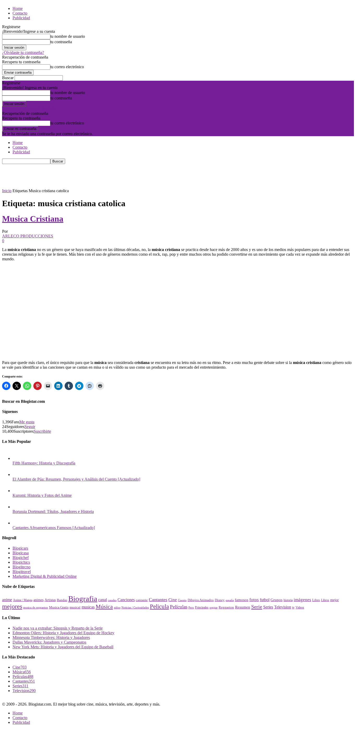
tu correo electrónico (67, 67)
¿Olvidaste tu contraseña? (23, 52)
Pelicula (159, 606)
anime (7, 600)
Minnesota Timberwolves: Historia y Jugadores (51, 637)
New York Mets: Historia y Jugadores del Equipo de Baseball (63, 647)
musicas (88, 607)
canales (112, 600)
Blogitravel (22, 571)
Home (18, 8)
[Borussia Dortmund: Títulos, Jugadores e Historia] (18, 507)
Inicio (6, 190)
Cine (172, 599)
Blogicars (20, 548)
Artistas (50, 600)
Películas (178, 606)
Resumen (242, 607)
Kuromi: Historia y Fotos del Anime (42, 495)
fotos (254, 599)
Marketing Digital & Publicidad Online (45, 576)
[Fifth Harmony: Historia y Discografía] (18, 458)
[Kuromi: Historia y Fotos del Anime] (18, 490)
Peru (191, 607)
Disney (220, 600)
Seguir (29, 426)
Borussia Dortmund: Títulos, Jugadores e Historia (53, 511)
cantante (142, 600)
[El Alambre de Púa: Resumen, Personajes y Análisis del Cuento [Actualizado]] (18, 474)
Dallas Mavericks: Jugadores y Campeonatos (49, 642)
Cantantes (158, 599)
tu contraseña (61, 42)
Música (104, 606)
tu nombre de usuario (67, 36)
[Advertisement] (97, 175)
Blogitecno (21, 567)
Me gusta (26, 422)
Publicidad (21, 18)
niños (117, 607)
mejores (12, 606)
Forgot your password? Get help (28, 108)
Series (268, 607)
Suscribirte (42, 431)
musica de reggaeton (35, 607)
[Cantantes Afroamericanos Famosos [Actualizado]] (18, 523)
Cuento (182, 600)
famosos (241, 600)
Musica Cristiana (32, 218)
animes (38, 600)
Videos (300, 607)
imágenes (302, 599)
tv (293, 607)
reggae (214, 607)
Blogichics (21, 562)
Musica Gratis (59, 607)
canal (102, 599)
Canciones (126, 600)
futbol (264, 600)
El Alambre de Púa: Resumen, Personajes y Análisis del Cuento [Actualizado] (76, 479)
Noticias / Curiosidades (135, 607)
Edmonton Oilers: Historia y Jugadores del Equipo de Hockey (63, 633)
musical (75, 607)
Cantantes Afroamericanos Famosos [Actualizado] (54, 527)
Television (282, 607)
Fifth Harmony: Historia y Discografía (44, 463)
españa (230, 600)
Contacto (20, 13)
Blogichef (21, 557)
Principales (201, 607)
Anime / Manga (22, 600)
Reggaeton (226, 607)
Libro (316, 600)
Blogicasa (21, 553)
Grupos (277, 600)
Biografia (82, 598)
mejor (334, 600)
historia (288, 600)
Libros (325, 600)
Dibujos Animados (201, 600)
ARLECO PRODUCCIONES (27, 236)
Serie (256, 606)
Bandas (62, 600)
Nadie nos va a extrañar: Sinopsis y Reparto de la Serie (58, 628)
